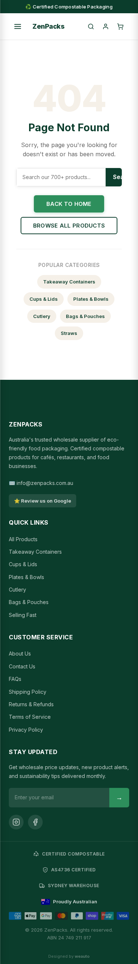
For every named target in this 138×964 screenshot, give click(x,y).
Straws (69, 333)
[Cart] (120, 26)
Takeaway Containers (69, 282)
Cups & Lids (43, 299)
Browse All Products (69, 225)
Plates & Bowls (91, 299)
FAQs (15, 679)
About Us (20, 653)
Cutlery (41, 316)
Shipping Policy (27, 692)
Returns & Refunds (31, 704)
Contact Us (22, 666)
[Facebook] (35, 822)
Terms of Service (30, 717)
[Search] (91, 26)
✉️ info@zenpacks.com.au (41, 483)
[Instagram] (16, 822)
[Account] (106, 26)
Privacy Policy (26, 729)
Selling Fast (22, 615)
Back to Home (69, 203)
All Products (23, 539)
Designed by (69, 956)
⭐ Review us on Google (42, 501)
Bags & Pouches (85, 316)
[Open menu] (18, 26)
